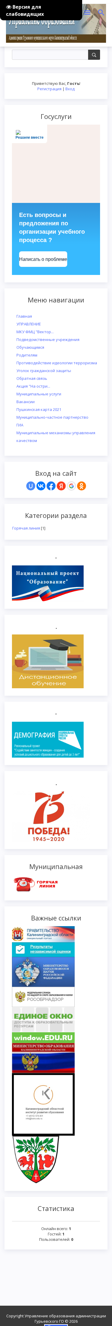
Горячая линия (26, 528)
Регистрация (49, 88)
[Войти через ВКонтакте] (40, 485)
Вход (70, 88)
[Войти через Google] (71, 485)
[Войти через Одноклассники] (81, 485)
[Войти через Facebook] (51, 485)
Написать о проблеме (43, 259)
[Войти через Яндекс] (61, 485)
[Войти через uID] (30, 485)
